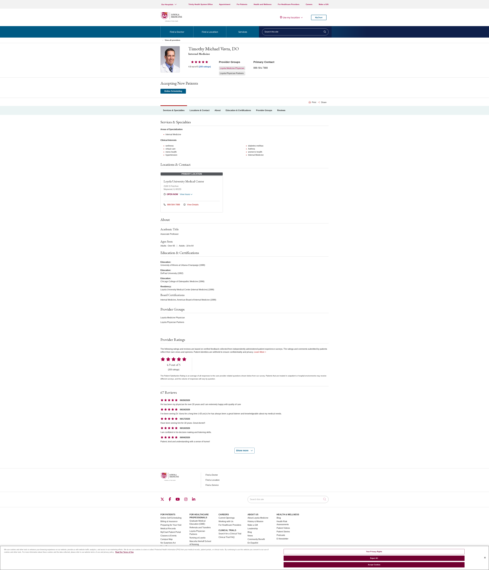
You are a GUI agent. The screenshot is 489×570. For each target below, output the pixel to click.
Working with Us (226, 521)
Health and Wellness (262, 4)
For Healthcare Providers (288, 4)
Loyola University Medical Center (184, 181)
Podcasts (281, 535)
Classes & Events (168, 536)
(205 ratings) (205, 67)
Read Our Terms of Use (124, 552)
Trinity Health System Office (200, 4)
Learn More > (260, 352)
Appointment (224, 4)
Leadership (253, 528)
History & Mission (255, 521)
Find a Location (210, 31)
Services (242, 31)
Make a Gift (324, 4)
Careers (309, 4)
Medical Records (168, 528)
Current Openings (227, 518)
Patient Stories (283, 532)
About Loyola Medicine (258, 518)
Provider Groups (264, 110)
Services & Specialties (174, 110)
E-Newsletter (282, 539)
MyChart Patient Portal (170, 532)
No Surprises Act (168, 543)
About (218, 110)
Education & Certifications (238, 110)
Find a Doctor (177, 31)
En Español (253, 543)
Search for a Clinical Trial (230, 534)
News (250, 536)
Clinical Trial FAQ (226, 537)
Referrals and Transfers (200, 527)
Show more (242, 450)
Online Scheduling (173, 91)
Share (324, 102)
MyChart (318, 17)
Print (313, 102)
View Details (193, 205)
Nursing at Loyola (197, 538)
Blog (250, 532)
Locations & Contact (199, 110)
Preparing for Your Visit (170, 525)
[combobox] (295, 31)
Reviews (281, 110)
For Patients (242, 4)
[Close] (485, 557)
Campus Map (166, 539)
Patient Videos (283, 528)
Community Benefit (256, 539)
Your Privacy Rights (374, 552)
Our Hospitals (167, 4)
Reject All (374, 558)
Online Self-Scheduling (170, 518)
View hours (185, 194)
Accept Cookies (374, 565)
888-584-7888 (260, 67)
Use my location (291, 17)
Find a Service (212, 485)
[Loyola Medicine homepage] (171, 21)
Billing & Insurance (169, 521)
